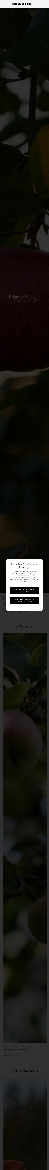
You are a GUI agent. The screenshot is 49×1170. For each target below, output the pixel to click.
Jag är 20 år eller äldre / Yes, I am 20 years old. (24, 590)
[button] (44, 4)
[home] (23, 4)
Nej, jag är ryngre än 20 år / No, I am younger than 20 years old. (24, 600)
